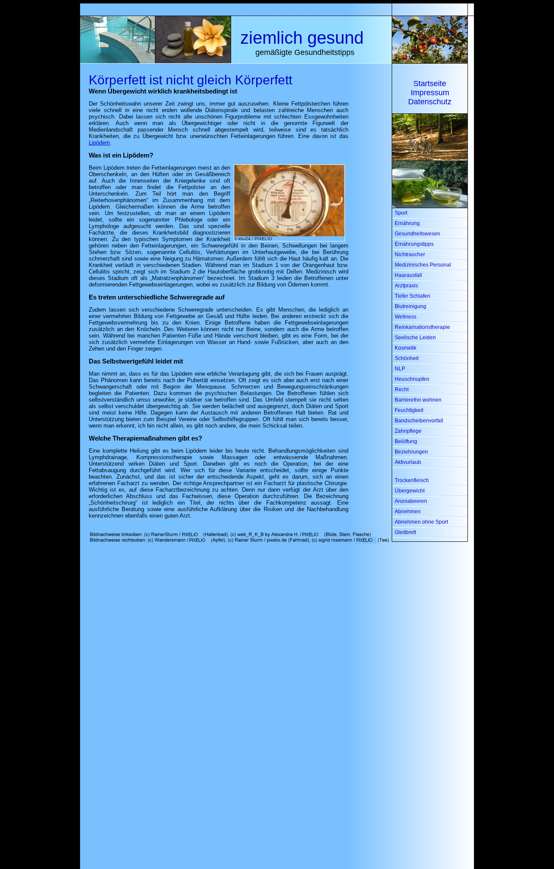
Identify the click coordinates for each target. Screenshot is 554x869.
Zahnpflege (408, 431)
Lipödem (99, 142)
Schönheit (407, 358)
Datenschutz (429, 101)
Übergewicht (410, 491)
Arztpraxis (406, 286)
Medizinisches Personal (423, 265)
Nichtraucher (410, 254)
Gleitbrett (405, 532)
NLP (400, 369)
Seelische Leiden (415, 338)
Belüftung (406, 441)
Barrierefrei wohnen (418, 400)
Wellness (405, 317)
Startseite (429, 83)
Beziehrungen (411, 452)
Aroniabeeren (411, 501)
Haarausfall (408, 275)
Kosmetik (405, 348)
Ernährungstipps (414, 244)
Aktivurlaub (408, 462)
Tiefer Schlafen (412, 296)
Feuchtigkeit (409, 410)
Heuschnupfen (412, 379)
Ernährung (407, 223)
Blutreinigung (410, 306)
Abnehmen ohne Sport (421, 522)
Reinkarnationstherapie (422, 327)
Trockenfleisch (412, 480)
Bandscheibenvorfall (419, 421)
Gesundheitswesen (417, 234)
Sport (401, 213)
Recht (402, 389)
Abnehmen (408, 512)
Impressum (430, 92)
